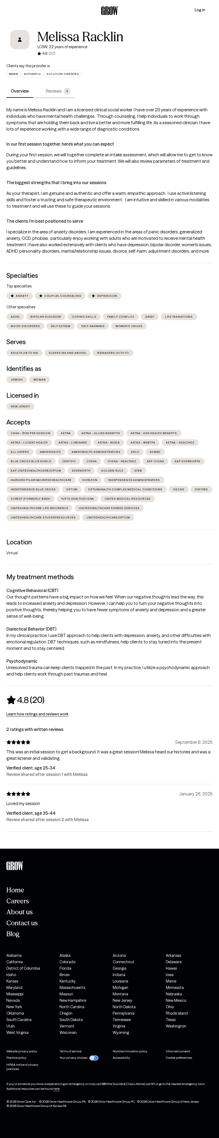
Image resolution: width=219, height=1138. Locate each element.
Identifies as (23, 369)
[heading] (25, 700)
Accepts (18, 422)
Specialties (22, 275)
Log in (200, 9)
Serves (16, 342)
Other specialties (20, 307)
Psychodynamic (21, 661)
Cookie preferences (179, 1058)
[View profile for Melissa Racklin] (19, 43)
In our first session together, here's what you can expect (60, 144)
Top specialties (19, 286)
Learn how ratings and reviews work (37, 714)
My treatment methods (40, 577)
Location (19, 542)
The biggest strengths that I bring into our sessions (56, 182)
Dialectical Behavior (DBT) (31, 629)
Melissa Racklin (80, 36)
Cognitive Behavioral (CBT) (32, 590)
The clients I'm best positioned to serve (44, 221)
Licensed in (22, 395)
